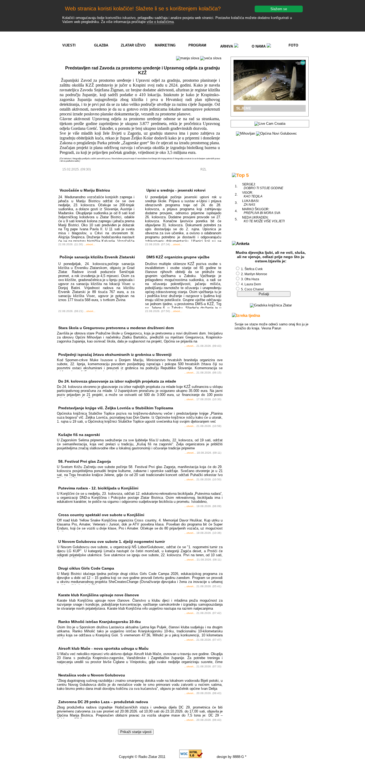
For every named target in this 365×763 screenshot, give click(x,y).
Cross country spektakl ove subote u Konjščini (101, 515)
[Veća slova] (210, 58)
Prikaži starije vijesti (136, 732)
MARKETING (165, 45)
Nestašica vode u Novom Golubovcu (91, 675)
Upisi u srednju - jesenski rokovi (175, 190)
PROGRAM (197, 45)
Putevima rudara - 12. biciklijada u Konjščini (98, 488)
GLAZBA (101, 45)
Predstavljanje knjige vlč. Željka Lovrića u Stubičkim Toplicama (115, 408)
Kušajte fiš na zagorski (79, 435)
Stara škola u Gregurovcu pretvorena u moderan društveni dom (116, 328)
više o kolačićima (160, 22)
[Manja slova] (187, 58)
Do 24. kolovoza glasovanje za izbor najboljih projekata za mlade (117, 381)
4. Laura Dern (251, 284)
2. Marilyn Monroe (254, 274)
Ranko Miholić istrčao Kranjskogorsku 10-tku (99, 622)
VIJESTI (69, 45)
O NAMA (259, 46)
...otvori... (89, 244)
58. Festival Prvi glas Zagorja (84, 461)
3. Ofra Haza (250, 279)
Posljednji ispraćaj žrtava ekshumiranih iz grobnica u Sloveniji (115, 354)
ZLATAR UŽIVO (133, 45)
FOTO (293, 45)
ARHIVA (227, 46)
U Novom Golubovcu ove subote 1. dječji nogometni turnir (111, 541)
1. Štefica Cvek (252, 269)
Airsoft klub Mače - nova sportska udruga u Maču (103, 648)
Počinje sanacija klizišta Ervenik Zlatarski (97, 257)
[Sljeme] (270, 80)
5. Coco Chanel (252, 289)
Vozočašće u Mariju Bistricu (85, 190)
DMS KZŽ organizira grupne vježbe (177, 257)
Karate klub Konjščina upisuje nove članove (98, 595)
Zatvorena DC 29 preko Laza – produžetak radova (103, 702)
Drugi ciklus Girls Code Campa (86, 568)
